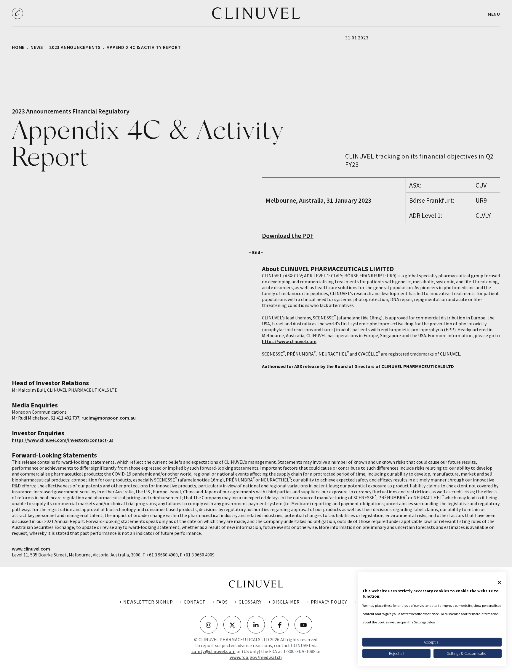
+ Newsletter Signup (146, 602)
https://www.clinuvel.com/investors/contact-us (62, 440)
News (37, 47)
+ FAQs (220, 602)
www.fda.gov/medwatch (256, 657)
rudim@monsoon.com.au (108, 418)
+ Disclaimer (284, 602)
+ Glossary (247, 602)
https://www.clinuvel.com (289, 341)
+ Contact (192, 602)
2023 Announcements (74, 47)
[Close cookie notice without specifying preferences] (499, 582)
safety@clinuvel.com (213, 651)
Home (18, 47)
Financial (84, 111)
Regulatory (113, 111)
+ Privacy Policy (327, 602)
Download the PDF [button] (287, 235)
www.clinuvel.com (31, 549)
